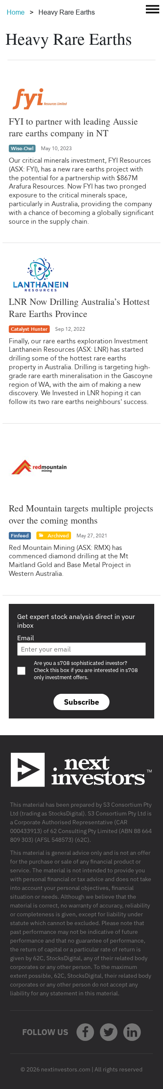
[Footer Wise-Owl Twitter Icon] (108, 1032)
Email (25, 638)
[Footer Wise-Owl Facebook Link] (85, 1032)
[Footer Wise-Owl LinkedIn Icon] (132, 1032)
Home (16, 12)
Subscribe (81, 702)
